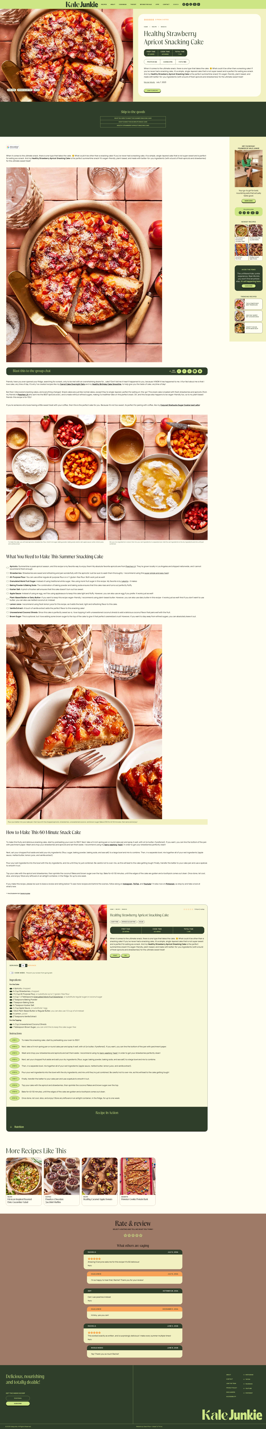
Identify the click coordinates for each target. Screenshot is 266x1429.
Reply (90, 1265)
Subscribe (18, 1403)
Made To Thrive (157, 1426)
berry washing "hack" (109, 1053)
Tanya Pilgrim (25, 893)
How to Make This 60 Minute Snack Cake (133, 122)
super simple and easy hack (156, 573)
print (115, 955)
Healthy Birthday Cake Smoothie (106, 384)
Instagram (127, 884)
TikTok (136, 884)
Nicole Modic (149, 82)
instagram (249, 1374)
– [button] (20, 965)
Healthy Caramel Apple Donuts (254, 258)
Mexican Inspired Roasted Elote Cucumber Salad (240, 239)
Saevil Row (147, 1426)
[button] (145, 19)
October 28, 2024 (170, 1291)
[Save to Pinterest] (184, 371)
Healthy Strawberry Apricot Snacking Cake (133, 125)
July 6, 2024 (173, 1274)
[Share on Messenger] (200, 371)
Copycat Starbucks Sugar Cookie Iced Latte (180, 405)
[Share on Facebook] (179, 371)
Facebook (249, 1384)
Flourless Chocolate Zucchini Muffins (255, 238)
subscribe (248, 286)
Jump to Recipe (152, 90)
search (176, 4)
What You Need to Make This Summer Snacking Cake (133, 118)
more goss (248, 201)
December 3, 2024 (170, 1309)
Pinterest (170, 884)
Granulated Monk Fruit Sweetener (48, 997)
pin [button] (125, 955)
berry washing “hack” (113, 844)
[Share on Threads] (190, 371)
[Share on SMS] (195, 371)
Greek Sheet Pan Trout (239, 258)
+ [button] (26, 965)
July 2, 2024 (173, 1252)
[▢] (11, 988)
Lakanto (124, 581)
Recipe (154, 27)
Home (146, 27)
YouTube (249, 1388)
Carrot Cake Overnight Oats (72, 384)
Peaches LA (23, 394)
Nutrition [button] (19, 1127)
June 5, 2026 (172, 1326)
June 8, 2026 (172, 1348)
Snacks (163, 27)
